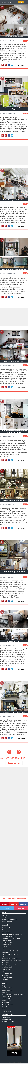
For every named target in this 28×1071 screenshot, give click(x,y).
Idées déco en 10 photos (9, 936)
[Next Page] (18, 751)
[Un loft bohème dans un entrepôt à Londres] (14, 558)
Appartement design (7, 927)
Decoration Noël (6, 932)
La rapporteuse (6, 996)
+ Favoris (20, 2)
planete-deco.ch (6, 1017)
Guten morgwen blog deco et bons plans (13, 994)
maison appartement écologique (10, 958)
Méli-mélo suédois (7, 942)
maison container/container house (11, 960)
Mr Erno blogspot (6, 1000)
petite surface (6, 969)
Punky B (4, 1009)
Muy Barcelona (6, 1002)
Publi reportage (6, 944)
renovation (5, 975)
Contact (4, 917)
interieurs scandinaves (8, 949)
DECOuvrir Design (7, 990)
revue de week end (7, 977)
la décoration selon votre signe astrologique (11, 951)
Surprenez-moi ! (14, 763)
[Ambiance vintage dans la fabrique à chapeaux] (14, 94)
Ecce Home (5, 992)
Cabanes (4, 930)
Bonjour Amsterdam (7, 986)
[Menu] (25, 2)
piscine (4, 971)
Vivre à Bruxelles (6, 1011)
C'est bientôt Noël (7, 988)
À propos (4, 915)
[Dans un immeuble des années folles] (14, 256)
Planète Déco (6, 2)
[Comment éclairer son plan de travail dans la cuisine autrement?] (14, 417)
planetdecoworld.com (8, 1021)
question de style (7, 973)
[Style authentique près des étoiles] (14, 186)
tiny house (5, 979)
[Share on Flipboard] (6, 65)
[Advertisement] (14, 155)
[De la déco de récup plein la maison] (14, 699)
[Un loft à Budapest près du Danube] (14, 487)
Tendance (4, 946)
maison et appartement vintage (10, 965)
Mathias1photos (6, 998)
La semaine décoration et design (11, 938)
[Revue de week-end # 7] (14, 628)
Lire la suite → (22, 65)
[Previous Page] (9, 751)
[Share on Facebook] (9, 65)
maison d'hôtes (6, 963)
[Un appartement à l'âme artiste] (14, 348)
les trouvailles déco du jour (10, 954)
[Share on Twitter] (12, 65)
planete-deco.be (6, 1019)
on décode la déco (7, 967)
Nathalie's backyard (7, 1004)
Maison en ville (6, 940)
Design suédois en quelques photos (12, 934)
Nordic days (5, 1007)
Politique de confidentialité (9, 919)
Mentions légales (7, 921)
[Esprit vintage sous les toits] (14, 23)
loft (3, 956)
